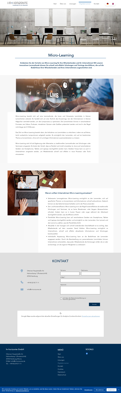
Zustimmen (111, 390)
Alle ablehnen (100, 390)
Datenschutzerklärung (22, 391)
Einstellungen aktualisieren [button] (91, 316)
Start (59, 354)
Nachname (84, 270)
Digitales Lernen (63, 363)
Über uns (61, 357)
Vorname (63, 270)
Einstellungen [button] (89, 390)
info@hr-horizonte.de (34, 289)
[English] (113, 4)
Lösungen (61, 360)
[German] (107, 4)
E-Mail (62, 277)
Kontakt (60, 366)
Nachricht (63, 284)
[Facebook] (87, 353)
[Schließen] (119, 389)
